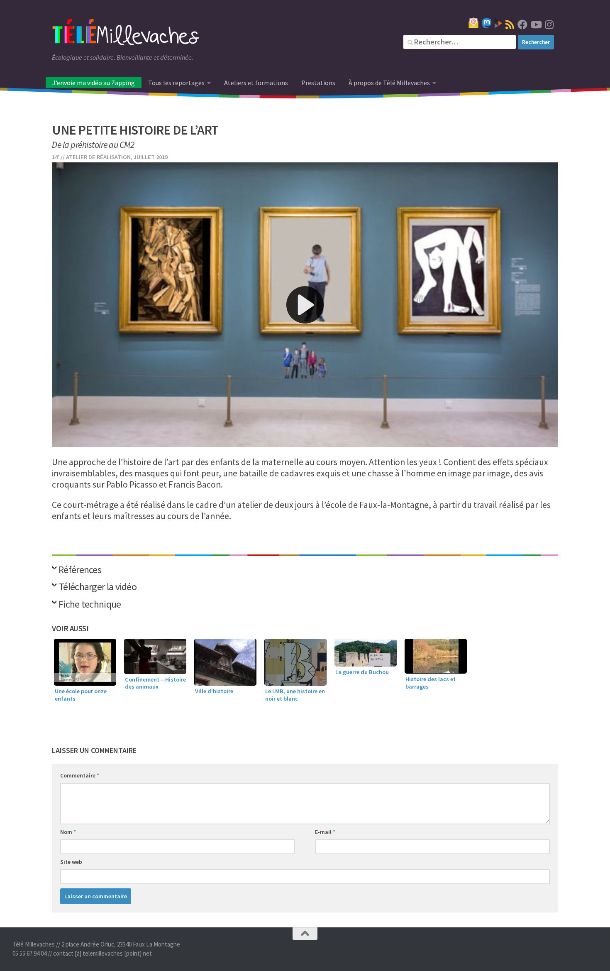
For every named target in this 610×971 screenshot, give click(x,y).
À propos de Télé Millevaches (389, 82)
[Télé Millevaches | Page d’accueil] (126, 33)
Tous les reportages (176, 82)
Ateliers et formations (256, 82)
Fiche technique (90, 605)
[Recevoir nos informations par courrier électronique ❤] (473, 22)
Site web (71, 862)
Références (80, 570)
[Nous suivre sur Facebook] (522, 24)
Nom (68, 832)
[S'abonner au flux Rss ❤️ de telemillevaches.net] (509, 24)
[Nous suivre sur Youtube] (536, 24)
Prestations (318, 82)
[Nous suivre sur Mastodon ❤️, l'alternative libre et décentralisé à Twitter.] (486, 23)
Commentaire (79, 775)
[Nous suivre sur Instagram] (549, 24)
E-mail (325, 832)
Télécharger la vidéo (98, 587)
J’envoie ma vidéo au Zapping (93, 82)
